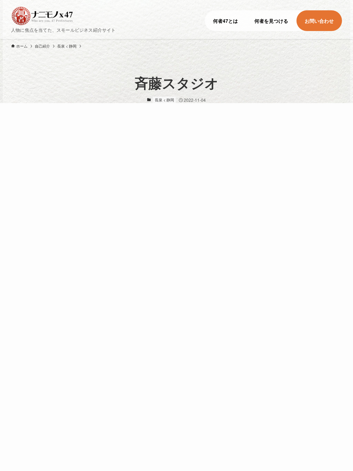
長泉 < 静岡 (164, 99)
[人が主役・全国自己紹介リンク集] (60, 16)
